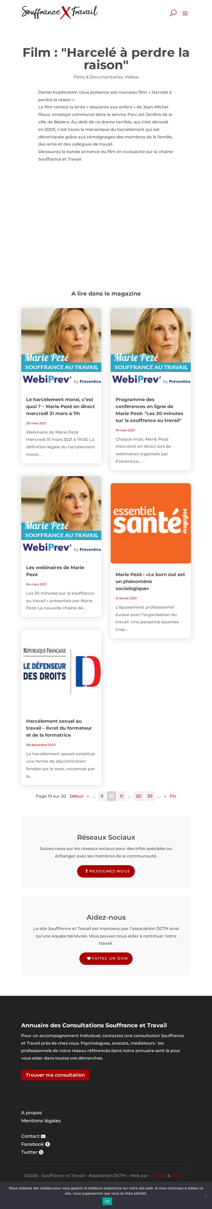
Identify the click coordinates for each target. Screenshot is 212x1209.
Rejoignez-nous (109, 871)
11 (121, 796)
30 (150, 796)
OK (107, 1201)
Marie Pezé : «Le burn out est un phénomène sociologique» (150, 581)
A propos (31, 1113)
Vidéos (132, 77)
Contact (30, 1136)
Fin (173, 796)
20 (138, 796)
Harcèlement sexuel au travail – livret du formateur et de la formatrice (59, 728)
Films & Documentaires (98, 77)
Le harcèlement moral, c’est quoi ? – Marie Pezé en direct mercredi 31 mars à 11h (60, 406)
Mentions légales (41, 1121)
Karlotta (157, 1175)
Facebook (32, 1144)
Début (76, 796)
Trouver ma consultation (55, 1075)
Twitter (29, 1152)
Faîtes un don (110, 958)
